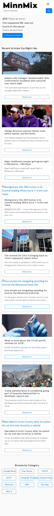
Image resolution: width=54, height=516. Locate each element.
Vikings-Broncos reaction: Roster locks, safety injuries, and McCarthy (25, 132)
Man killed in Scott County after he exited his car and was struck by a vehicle (27, 432)
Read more (27, 97)
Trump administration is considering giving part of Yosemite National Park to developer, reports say (27, 393)
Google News (10, 471)
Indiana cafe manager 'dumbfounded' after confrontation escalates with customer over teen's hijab (27, 81)
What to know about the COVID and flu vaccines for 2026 (25, 342)
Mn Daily (45, 484)
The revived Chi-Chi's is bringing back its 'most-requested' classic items (26, 257)
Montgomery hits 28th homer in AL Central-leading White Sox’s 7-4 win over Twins (26, 203)
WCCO (45, 471)
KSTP (9, 478)
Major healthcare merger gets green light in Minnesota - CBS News (27, 162)
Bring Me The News (27, 478)
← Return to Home (12, 35)
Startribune (27, 471)
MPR (27, 484)
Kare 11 (9, 491)
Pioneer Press (46, 478)
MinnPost (9, 484)
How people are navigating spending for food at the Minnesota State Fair (26, 291)
